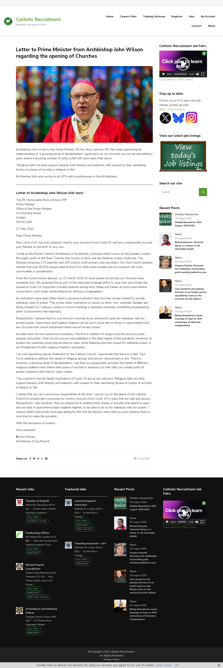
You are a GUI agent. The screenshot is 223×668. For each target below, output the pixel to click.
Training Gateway (154, 16)
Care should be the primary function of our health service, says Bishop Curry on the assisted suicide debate (191, 293)
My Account (208, 16)
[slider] (180, 74)
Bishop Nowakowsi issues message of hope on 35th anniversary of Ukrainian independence (188, 320)
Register (177, 16)
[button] (183, 63)
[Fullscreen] (202, 74)
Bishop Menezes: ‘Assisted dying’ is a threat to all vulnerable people (189, 245)
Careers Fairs (128, 16)
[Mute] (197, 74)
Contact (196, 26)
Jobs (191, 16)
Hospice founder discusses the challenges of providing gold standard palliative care (190, 269)
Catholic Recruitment (38, 19)
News (211, 26)
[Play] (163, 74)
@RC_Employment (172, 109)
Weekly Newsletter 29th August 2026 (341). (188, 224)
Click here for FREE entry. (176, 79)
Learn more (163, 665)
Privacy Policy (111, 659)
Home (109, 16)
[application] (183, 64)
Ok (177, 665)
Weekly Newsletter (186, 214)
